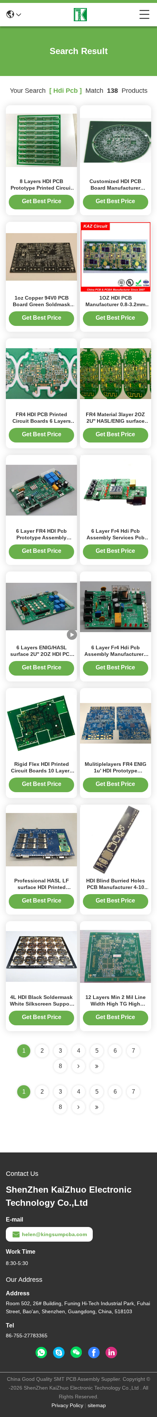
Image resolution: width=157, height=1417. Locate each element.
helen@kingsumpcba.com (54, 1234)
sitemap (97, 1405)
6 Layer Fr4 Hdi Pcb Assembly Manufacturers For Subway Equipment (115, 654)
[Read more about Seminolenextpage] (78, 1107)
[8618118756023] (41, 1352)
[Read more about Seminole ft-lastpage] (96, 1107)
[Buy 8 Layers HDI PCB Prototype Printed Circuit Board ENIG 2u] (41, 140)
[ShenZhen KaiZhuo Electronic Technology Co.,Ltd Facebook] (93, 1352)
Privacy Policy (67, 1405)
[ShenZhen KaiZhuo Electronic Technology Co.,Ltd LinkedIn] (111, 1352)
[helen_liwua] (58, 1352)
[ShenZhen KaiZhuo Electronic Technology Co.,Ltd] (80, 14)
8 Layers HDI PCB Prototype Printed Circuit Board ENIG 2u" (41, 187)
